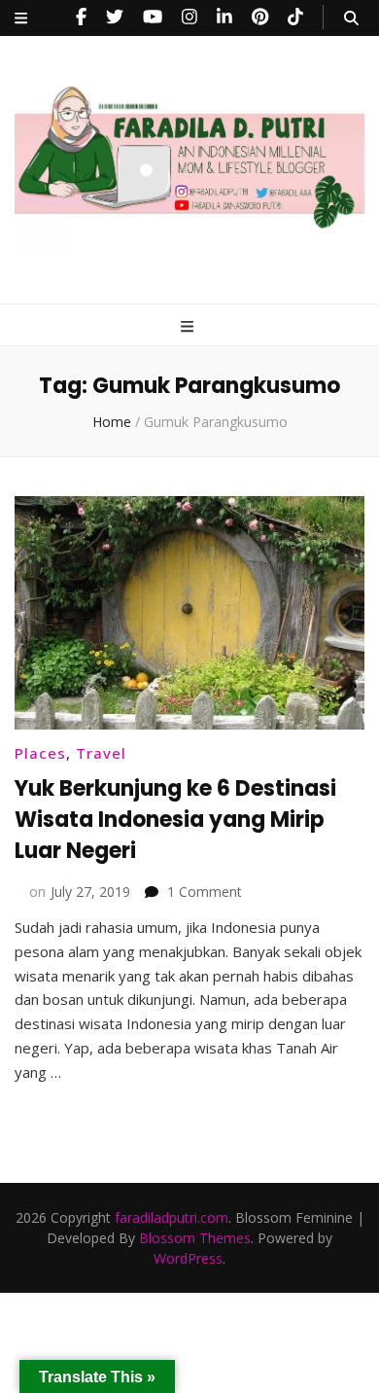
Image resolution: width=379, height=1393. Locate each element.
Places (40, 753)
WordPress (188, 1258)
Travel (101, 753)
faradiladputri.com (171, 1217)
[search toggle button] (351, 18)
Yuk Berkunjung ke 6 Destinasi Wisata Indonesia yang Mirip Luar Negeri (175, 819)
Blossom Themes (195, 1238)
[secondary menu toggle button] (21, 18)
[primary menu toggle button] (189, 326)
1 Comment (204, 891)
